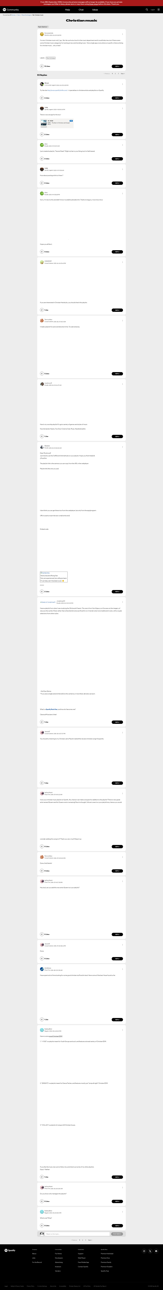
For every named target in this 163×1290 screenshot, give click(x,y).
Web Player (82, 1258)
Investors (58, 1267)
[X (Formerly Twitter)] (150, 1251)
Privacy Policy (30, 1286)
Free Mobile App (83, 1262)
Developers (59, 1258)
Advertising (59, 1262)
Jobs (33, 1258)
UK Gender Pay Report (100, 1286)
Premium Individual (107, 1254)
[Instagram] (144, 1251)
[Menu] (158, 9)
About (34, 1254)
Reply (117, 66)
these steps (93, 4)
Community (13, 9)
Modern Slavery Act (74, 1286)
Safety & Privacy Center (17, 1286)
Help (67, 9)
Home (13, 15)
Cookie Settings (42, 1286)
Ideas (95, 9)
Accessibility (62, 1286)
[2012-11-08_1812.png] (57, 123)
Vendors (58, 1271)
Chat (81, 9)
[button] (122, 34)
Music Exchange (26, 15)
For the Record (37, 1262)
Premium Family (106, 1262)
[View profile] (42, 34)
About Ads (53, 1286)
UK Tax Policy (87, 1286)
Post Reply (117, 1234)
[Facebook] (156, 1251)
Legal (6, 1286)
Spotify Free (105, 1271)
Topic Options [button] (42, 27)
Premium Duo (105, 1258)
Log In (153, 10)
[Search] (146, 9)
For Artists (58, 1254)
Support (80, 1254)
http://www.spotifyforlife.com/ (57, 90)
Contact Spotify (83, 1267)
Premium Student (106, 1267)
